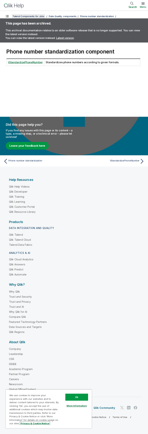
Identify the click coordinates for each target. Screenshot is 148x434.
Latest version (65, 38)
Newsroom (16, 384)
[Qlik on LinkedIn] (128, 407)
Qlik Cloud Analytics (21, 259)
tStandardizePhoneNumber (25, 62)
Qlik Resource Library (22, 211)
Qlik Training (16, 196)
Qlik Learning (17, 201)
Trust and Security (20, 296)
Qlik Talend (16, 234)
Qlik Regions (17, 331)
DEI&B (12, 364)
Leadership (16, 353)
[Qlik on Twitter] (122, 407)
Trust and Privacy (20, 301)
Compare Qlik (17, 316)
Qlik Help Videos (19, 186)
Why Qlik (14, 291)
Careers (14, 379)
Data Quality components (62, 16)
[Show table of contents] (7, 16)
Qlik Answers (17, 264)
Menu (143, 6)
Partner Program (19, 374)
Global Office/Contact (22, 389)
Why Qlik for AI (18, 311)
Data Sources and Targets (25, 326)
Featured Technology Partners (28, 321)
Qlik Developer (18, 191)
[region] (49, 409)
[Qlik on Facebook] (135, 407)
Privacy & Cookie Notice (93, 417)
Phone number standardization (97, 16)
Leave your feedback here (27, 145)
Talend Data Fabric (20, 244)
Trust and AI (16, 306)
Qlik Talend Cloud (20, 239)
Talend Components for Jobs (28, 16)
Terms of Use (119, 417)
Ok (76, 397)
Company (15, 348)
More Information (77, 405)
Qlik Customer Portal (22, 206)
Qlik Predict (16, 269)
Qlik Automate (18, 274)
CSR (11, 358)
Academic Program (21, 369)
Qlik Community (104, 407)
